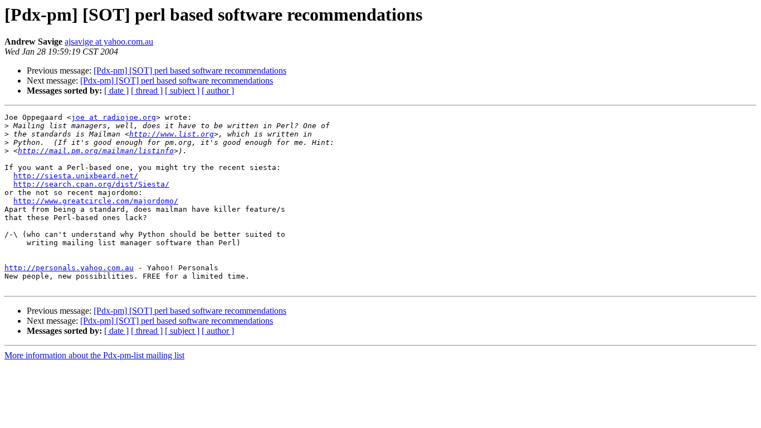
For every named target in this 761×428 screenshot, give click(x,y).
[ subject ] (182, 90)
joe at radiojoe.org (113, 117)
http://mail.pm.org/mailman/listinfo (96, 151)
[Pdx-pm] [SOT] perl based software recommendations (190, 70)
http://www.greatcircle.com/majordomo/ (95, 201)
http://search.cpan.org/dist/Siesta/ (91, 184)
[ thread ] (147, 90)
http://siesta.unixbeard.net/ (75, 176)
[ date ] (116, 90)
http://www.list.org (171, 134)
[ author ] (218, 90)
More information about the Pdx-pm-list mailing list (94, 355)
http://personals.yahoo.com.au (69, 268)
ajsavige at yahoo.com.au (109, 41)
